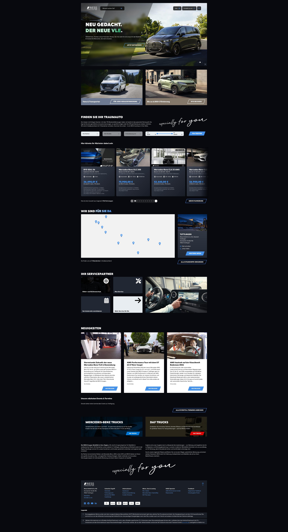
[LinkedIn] (96, 503)
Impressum (125, 491)
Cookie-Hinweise (127, 495)
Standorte (87, 495)
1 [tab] (198, 62)
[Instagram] (85, 503)
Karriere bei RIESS (110, 495)
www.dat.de (185, 522)
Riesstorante (169, 493)
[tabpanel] (144, 34)
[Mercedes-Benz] (106, 503)
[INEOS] (131, 503)
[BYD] (125, 503)
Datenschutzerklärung (128, 493)
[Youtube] (92, 503)
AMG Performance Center (173, 491)
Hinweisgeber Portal (194, 493)
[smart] (119, 503)
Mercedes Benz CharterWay (150, 493)
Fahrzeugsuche (109, 493)
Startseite (107, 491)
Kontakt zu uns (188, 8)
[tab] (135, 200)
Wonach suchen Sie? (109, 8)
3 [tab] (201, 62)
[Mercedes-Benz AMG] (112, 503)
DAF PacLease (146, 495)
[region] (128, 236)
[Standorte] (199, 8)
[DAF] (137, 503)
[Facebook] (88, 503)
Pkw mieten (145, 491)
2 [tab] (200, 62)
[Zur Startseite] (92, 8)
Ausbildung (108, 497)
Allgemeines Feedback (194, 491)
